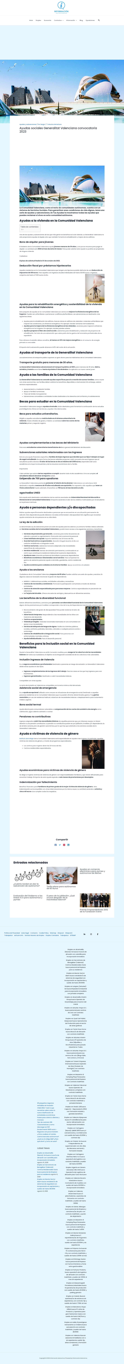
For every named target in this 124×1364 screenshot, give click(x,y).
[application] (62, 20)
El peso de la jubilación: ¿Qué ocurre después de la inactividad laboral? (61, 897)
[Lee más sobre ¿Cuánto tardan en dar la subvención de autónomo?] (28, 874)
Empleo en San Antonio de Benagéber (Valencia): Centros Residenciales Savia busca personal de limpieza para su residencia (47, 1169)
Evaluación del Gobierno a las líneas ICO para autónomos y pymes (27, 897)
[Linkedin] (68, 845)
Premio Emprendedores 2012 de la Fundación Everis (94, 910)
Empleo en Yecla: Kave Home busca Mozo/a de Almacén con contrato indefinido (75, 1031)
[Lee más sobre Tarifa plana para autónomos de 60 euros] (62, 875)
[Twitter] (60, 845)
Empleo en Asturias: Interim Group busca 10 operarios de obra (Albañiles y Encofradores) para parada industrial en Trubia (75, 1042)
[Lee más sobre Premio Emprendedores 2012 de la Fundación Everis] (95, 900)
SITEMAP (73, 935)
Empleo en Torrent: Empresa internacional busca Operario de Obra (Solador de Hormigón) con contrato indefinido (75, 1066)
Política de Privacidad (12, 933)
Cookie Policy (44, 933)
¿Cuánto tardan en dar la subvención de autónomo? (26, 885)
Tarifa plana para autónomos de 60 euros (61, 887)
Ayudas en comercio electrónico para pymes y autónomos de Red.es (92, 871)
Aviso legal (25, 933)
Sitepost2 (68, 933)
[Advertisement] (62, 45)
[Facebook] (56, 845)
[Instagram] (91, 934)
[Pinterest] (64, 845)
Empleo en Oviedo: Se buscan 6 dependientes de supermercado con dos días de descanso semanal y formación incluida (75, 1146)
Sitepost (61, 933)
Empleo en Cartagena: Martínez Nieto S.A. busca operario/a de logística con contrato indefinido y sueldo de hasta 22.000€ (75, 1159)
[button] (99, 20)
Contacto (34, 933)
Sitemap (53, 933)
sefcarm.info (18, 935)
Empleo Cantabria (52, 935)
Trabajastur (8, 935)
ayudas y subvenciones (27, 124)
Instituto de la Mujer (26, 739)
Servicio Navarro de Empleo (34, 935)
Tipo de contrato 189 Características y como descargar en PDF (45, 1124)
